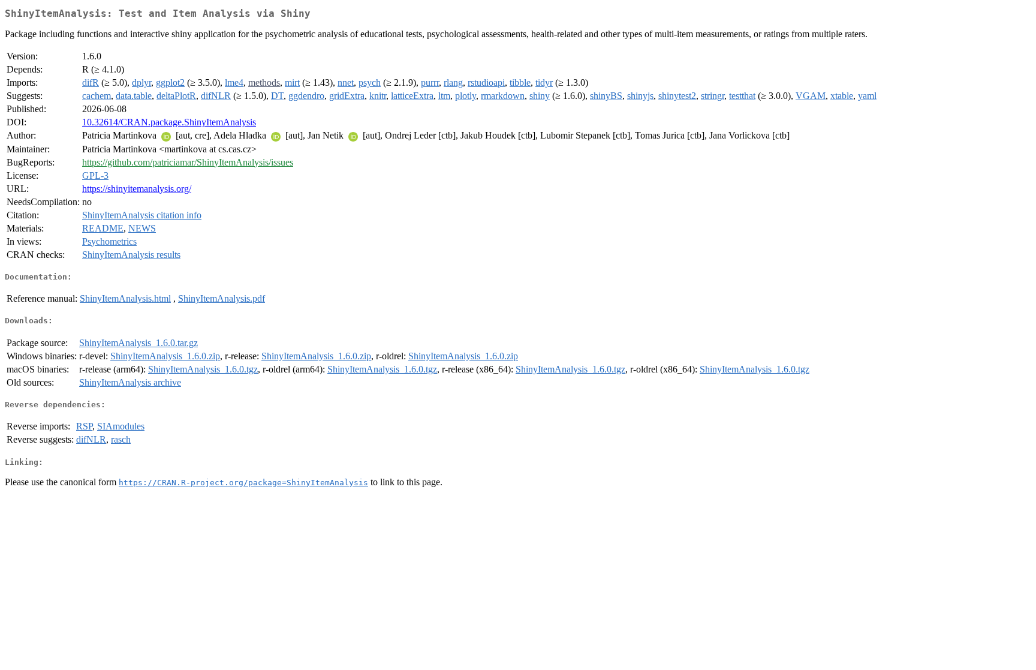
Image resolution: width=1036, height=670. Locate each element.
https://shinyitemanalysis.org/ (136, 189)
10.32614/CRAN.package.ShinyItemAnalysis (169, 122)
